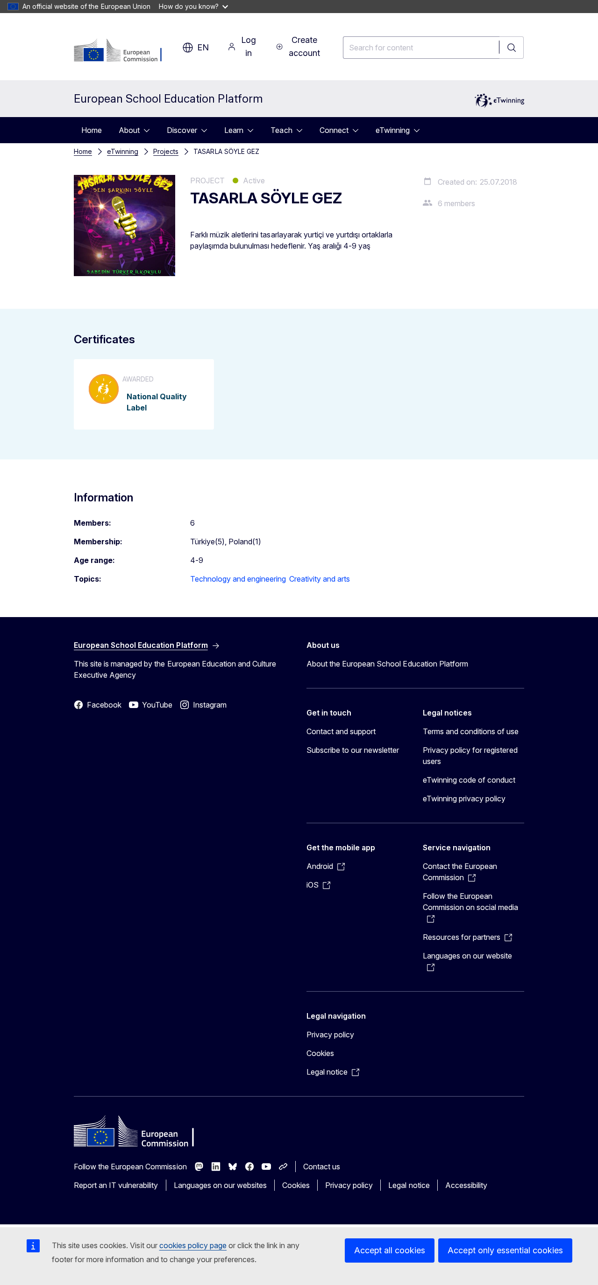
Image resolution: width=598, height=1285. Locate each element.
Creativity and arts (319, 578)
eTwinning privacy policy (464, 798)
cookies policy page (193, 1245)
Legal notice (408, 1185)
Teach (281, 130)
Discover (182, 130)
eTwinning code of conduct (469, 780)
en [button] (203, 47)
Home (91, 130)
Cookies (320, 1053)
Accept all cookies (389, 1250)
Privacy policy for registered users (470, 755)
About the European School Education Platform (387, 663)
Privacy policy (330, 1034)
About (129, 130)
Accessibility (466, 1185)
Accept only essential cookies (505, 1250)
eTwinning (393, 130)
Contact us (321, 1166)
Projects (165, 151)
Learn (233, 130)
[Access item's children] (149, 130)
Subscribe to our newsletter (352, 750)
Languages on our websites (220, 1185)
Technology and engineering (238, 578)
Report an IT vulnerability (116, 1185)
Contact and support (341, 731)
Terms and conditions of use (471, 731)
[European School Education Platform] (123, 51)
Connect (334, 130)
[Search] (511, 47)
